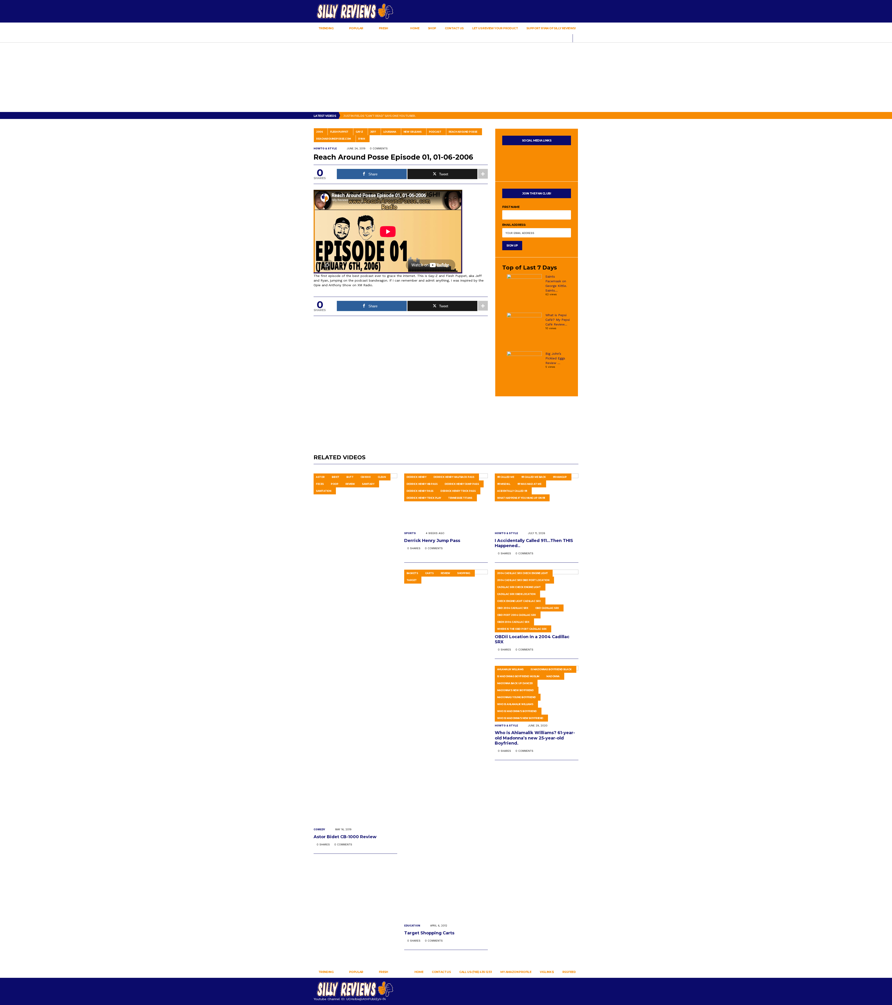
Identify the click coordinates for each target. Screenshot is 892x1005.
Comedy (319, 829)
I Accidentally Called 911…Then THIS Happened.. (534, 543)
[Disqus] (401, 380)
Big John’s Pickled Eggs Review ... (555, 358)
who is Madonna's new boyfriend (520, 718)
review (350, 484)
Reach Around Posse (463, 131)
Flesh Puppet (339, 131)
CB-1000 (366, 477)
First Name (510, 207)
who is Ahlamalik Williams (515, 704)
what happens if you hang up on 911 (521, 497)
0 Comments (379, 148)
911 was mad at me (529, 484)
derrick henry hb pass (422, 484)
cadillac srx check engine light (519, 587)
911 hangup (560, 477)
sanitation (323, 491)
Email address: (514, 225)
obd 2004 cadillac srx (512, 608)
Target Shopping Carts (430, 933)
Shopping (463, 573)
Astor (320, 477)
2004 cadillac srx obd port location (523, 580)
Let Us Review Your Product (495, 28)
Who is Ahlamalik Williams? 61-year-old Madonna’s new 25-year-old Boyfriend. (535, 738)
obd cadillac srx (547, 608)
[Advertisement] (446, 77)
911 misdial (503, 484)
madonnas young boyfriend (516, 697)
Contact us (454, 28)
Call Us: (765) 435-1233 (475, 972)
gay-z (359, 131)
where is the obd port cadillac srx (522, 629)
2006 (319, 131)
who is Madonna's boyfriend (517, 711)
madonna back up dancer (515, 683)
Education (412, 925)
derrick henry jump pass (462, 484)
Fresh (383, 28)
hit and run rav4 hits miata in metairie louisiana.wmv (386, 116)
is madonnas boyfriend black (551, 669)
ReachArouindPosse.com (333, 138)
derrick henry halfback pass (453, 477)
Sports (410, 533)
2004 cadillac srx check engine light (522, 573)
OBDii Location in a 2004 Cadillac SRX (532, 639)
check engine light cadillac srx (519, 601)
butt (349, 477)
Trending (326, 28)
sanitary (368, 484)
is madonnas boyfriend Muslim (518, 676)
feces (320, 484)
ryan (361, 138)
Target (412, 580)
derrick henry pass (420, 491)
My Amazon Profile (515, 972)
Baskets (412, 573)
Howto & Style (325, 148)
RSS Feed (569, 972)
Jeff (373, 131)
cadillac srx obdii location (516, 594)
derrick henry (416, 477)
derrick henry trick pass (458, 491)
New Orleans (412, 131)
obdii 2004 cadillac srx (513, 622)
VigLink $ (547, 972)
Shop (432, 28)
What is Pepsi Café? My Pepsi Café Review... (557, 319)
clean (382, 477)
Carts (429, 573)
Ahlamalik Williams (510, 669)
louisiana (389, 131)
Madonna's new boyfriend (515, 690)
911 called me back (533, 477)
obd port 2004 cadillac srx (516, 615)
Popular (356, 28)
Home (414, 28)
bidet (335, 477)
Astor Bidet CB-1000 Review (346, 836)
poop (334, 484)
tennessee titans (460, 497)
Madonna (553, 676)
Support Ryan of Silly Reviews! (551, 28)
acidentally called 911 (512, 491)
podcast (435, 131)
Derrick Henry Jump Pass (432, 540)
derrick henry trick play (424, 497)
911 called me (505, 477)
